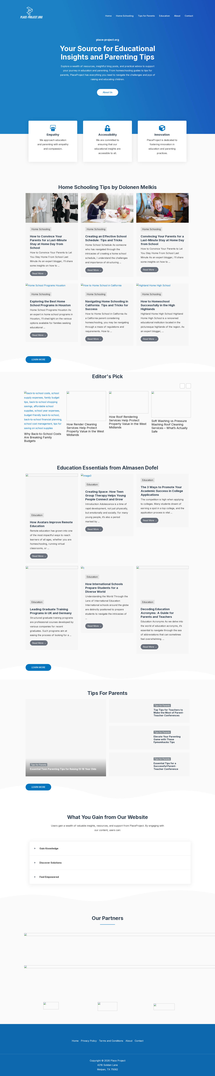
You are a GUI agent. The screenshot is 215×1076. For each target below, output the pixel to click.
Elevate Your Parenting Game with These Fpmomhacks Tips (167, 739)
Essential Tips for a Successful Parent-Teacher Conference (166, 766)
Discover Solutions (50, 862)
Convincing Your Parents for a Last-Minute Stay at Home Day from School (162, 240)
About (177, 15)
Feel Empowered (49, 876)
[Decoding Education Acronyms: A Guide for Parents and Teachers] (162, 580)
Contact (189, 15)
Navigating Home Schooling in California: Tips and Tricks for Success (106, 305)
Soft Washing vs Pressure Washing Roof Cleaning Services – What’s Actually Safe (169, 426)
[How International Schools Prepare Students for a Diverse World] (82, 568)
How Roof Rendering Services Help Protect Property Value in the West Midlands (127, 422)
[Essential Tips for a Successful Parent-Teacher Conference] (129, 764)
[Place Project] (32, 15)
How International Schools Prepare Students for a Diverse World (104, 587)
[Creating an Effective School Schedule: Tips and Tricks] (107, 207)
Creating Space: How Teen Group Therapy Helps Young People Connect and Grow (105, 495)
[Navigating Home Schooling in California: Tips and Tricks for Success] (101, 285)
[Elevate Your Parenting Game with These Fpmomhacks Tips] (129, 737)
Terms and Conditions (111, 1040)
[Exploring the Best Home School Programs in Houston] (45, 285)
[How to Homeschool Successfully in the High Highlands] (153, 285)
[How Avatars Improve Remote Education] (52, 490)
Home (108, 15)
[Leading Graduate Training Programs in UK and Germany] (52, 580)
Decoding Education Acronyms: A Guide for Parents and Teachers (157, 613)
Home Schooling (125, 15)
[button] (110, 848)
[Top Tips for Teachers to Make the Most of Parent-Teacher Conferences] (129, 711)
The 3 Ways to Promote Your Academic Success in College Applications (162, 491)
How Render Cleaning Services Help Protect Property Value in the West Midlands (85, 430)
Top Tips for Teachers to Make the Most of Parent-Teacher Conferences (169, 712)
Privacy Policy (89, 1040)
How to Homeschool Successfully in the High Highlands (158, 305)
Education (164, 15)
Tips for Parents (146, 15)
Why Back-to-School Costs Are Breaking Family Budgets (42, 437)
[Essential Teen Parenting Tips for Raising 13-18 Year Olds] (66, 737)
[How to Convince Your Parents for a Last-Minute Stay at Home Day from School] (52, 207)
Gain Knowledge (48, 848)
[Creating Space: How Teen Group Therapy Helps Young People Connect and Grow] (86, 475)
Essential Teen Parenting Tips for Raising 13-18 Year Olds (63, 769)
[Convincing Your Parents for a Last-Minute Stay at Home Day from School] (162, 207)
